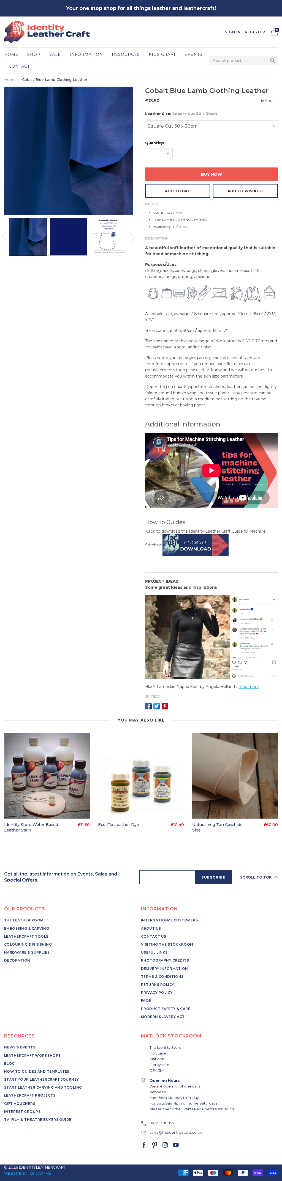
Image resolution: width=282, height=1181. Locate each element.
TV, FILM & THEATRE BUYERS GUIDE (38, 1119)
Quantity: (154, 143)
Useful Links (154, 952)
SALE (55, 54)
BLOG (9, 1063)
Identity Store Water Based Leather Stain (31, 827)
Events (193, 54)
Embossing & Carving (26, 928)
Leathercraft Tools (26, 936)
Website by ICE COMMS (27, 1173)
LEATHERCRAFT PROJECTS (29, 1095)
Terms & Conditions (162, 976)
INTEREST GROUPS (22, 1112)
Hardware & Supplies (27, 952)
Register (255, 32)
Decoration (17, 960)
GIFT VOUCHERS (19, 1104)
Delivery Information (164, 969)
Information (86, 54)
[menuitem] (13, 54)
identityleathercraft (42, 1167)
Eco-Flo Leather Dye (118, 824)
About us (151, 928)
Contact (19, 66)
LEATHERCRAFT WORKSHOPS (32, 1055)
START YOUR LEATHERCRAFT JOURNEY (41, 1079)
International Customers (169, 920)
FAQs (146, 1000)
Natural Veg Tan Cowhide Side (217, 827)
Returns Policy (157, 984)
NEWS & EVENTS (19, 1047)
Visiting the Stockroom (167, 944)
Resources (126, 54)
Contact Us (153, 936)
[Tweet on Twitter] (156, 706)
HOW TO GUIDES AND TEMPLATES (36, 1071)
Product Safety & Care (165, 1009)
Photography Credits (165, 960)
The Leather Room (24, 920)
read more (249, 686)
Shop (33, 54)
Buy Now (211, 174)
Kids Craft (162, 54)
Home (11, 54)
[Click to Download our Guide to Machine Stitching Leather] (195, 545)
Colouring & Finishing (28, 944)
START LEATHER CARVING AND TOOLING (43, 1087)
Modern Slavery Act (163, 1017)
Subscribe (213, 877)
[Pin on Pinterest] (165, 706)
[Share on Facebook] (148, 706)
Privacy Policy (157, 992)
